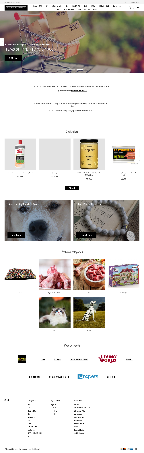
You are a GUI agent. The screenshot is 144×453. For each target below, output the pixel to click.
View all (72, 188)
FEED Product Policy (79, 411)
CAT (54, 330)
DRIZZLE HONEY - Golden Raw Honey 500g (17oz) (89, 174)
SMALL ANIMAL (32, 411)
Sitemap (76, 427)
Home (35, 6)
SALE (29, 436)
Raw (89, 292)
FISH (29, 420)
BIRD (29, 414)
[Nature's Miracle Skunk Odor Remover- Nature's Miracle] (20, 154)
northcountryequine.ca (79, 90)
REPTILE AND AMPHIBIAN (35, 433)
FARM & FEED (31, 417)
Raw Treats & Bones (54, 292)
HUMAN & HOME (32, 427)
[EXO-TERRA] (22, 359)
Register (53, 404)
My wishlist (53, 414)
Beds (20, 292)
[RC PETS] (88, 377)
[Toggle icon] (129, 8)
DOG (89, 330)
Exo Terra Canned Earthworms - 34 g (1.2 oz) (123, 174)
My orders (53, 408)
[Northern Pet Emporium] (16, 8)
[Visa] (128, 449)
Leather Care (117, 6)
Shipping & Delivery (79, 430)
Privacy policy (77, 414)
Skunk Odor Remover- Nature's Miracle (20, 173)
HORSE (30, 423)
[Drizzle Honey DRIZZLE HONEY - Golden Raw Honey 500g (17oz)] (89, 154)
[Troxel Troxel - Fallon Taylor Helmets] (55, 154)
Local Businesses (78, 433)
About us (76, 404)
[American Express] (131, 449)
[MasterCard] (124, 449)
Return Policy (77, 420)
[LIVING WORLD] (107, 359)
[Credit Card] (121, 449)
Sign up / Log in (135, 2)
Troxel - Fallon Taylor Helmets (55, 173)
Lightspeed (37, 449)
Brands (95, 9)
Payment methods (78, 417)
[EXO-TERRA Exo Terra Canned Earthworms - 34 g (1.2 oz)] (123, 154)
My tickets (53, 411)
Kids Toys (123, 292)
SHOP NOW (13, 58)
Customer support (78, 423)
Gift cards (87, 9)
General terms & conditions (81, 408)
